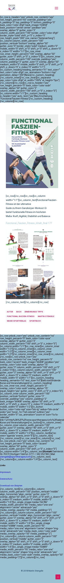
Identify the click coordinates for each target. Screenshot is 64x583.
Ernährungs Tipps (34, 312)
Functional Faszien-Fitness (20, 316)
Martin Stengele (46, 316)
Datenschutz (6, 479)
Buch (18, 312)
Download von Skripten (11, 485)
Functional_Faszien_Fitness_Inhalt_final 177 (29, 223)
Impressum (5, 472)
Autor (10, 312)
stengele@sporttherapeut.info (16, 456)
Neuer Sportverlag (16, 321)
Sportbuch (35, 321)
